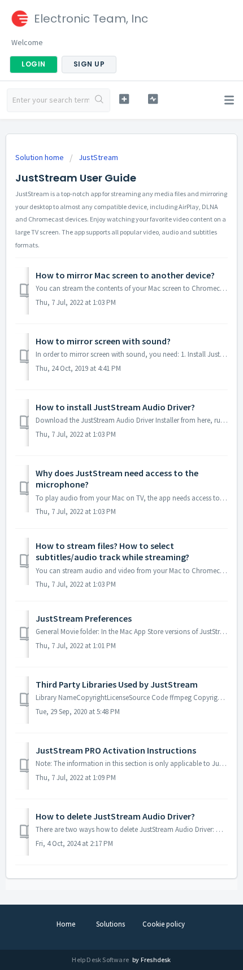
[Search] (99, 100)
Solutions (110, 924)
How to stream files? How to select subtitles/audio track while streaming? (112, 551)
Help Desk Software (101, 959)
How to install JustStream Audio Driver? (115, 407)
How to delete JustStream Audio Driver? (115, 816)
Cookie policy (163, 924)
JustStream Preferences (84, 618)
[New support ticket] (124, 99)
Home (66, 924)
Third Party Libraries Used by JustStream (117, 684)
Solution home (40, 157)
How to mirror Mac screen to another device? (125, 275)
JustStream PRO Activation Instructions (116, 750)
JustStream (98, 157)
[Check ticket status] (153, 99)
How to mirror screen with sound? (103, 341)
